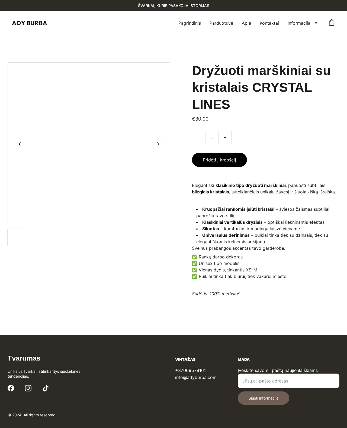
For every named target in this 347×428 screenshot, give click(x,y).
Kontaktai (269, 23)
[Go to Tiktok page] (45, 388)
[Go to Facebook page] (11, 388)
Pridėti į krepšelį (219, 160)
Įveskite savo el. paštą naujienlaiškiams (278, 370)
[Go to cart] (331, 23)
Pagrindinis (189, 23)
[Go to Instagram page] (28, 388)
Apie (246, 23)
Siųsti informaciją (263, 398)
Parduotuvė (221, 23)
